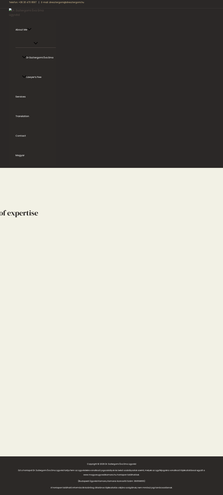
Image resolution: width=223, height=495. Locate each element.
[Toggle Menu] (36, 43)
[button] (29, 29)
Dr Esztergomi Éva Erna (39, 57)
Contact (21, 135)
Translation (22, 116)
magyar (20, 155)
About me (21, 29)
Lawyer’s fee (33, 77)
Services (21, 96)
